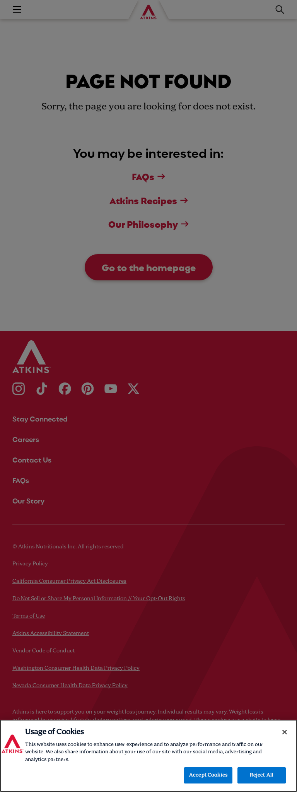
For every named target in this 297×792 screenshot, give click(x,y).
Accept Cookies (208, 775)
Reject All (261, 775)
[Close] (284, 732)
